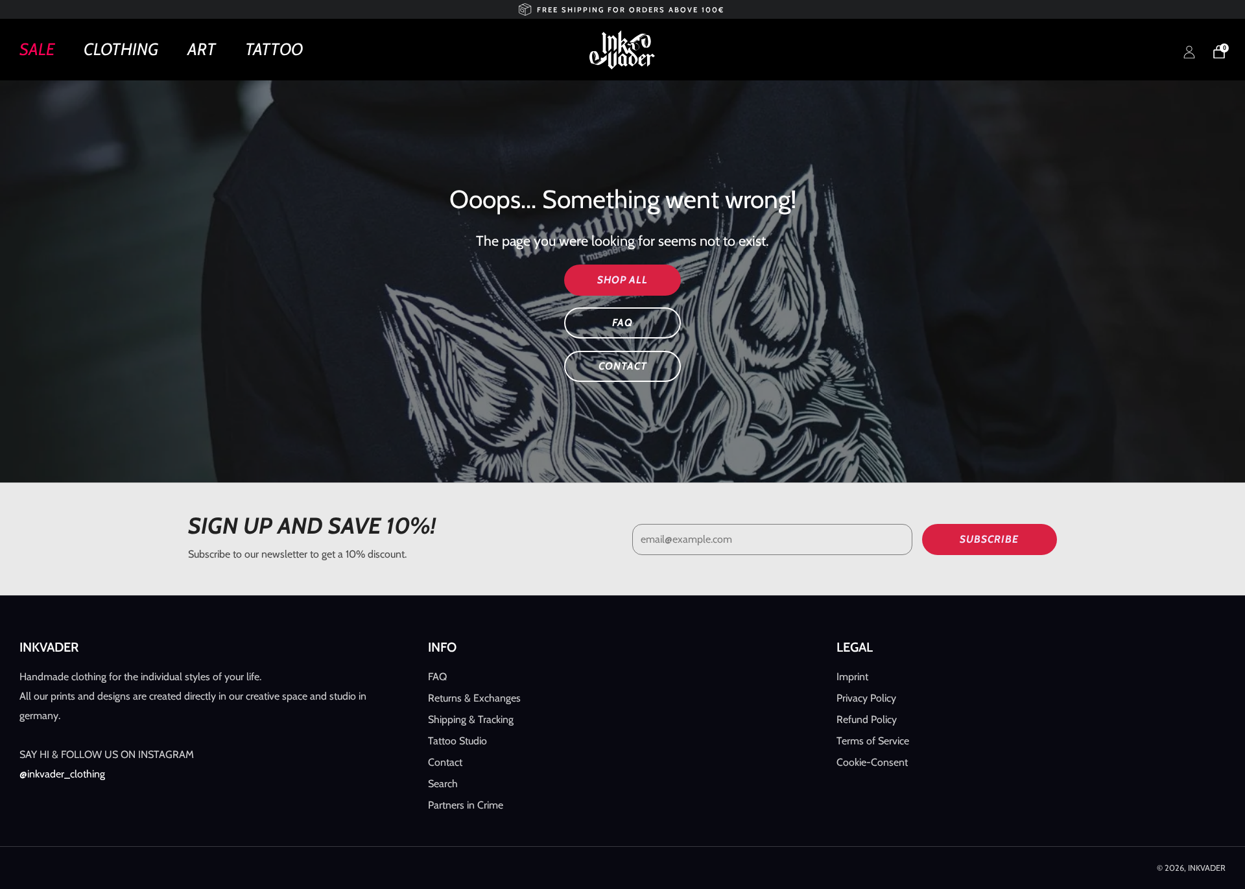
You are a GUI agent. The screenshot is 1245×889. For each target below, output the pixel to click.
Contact (445, 762)
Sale (36, 49)
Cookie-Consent (872, 762)
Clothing (121, 49)
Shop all (622, 280)
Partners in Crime (465, 805)
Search (443, 783)
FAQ (622, 322)
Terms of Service (872, 741)
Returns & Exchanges (474, 698)
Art (201, 49)
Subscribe (989, 539)
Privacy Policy (866, 698)
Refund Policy (866, 719)
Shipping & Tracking (471, 719)
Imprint (852, 676)
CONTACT (623, 366)
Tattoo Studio (457, 741)
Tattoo (274, 49)
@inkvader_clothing (62, 774)
